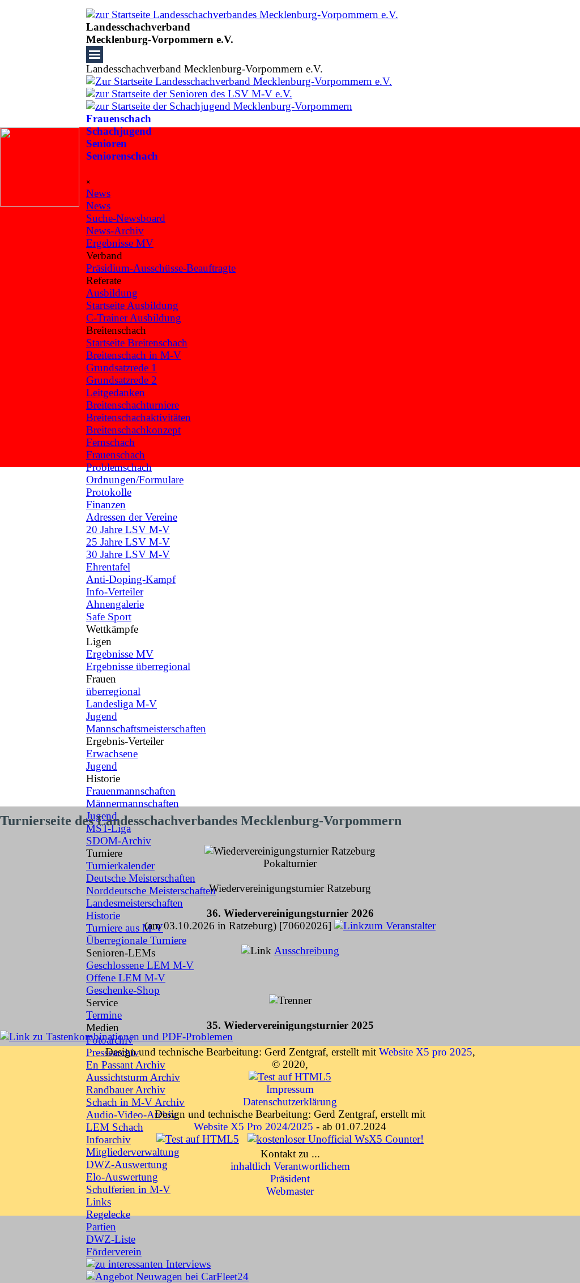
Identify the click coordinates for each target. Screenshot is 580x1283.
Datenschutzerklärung (290, 1102)
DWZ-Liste (110, 1239)
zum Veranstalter (400, 926)
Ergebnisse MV (119, 654)
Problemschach (119, 467)
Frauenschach (118, 119)
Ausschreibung (306, 950)
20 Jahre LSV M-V (128, 529)
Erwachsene (112, 753)
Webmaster (290, 1191)
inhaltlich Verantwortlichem (290, 1166)
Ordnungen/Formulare (135, 480)
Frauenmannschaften (131, 791)
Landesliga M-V (121, 704)
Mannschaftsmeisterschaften (146, 729)
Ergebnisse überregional (138, 666)
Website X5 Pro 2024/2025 (253, 1126)
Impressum (290, 1089)
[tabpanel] (290, 33)
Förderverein (114, 1252)
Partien (101, 1227)
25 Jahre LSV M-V (128, 542)
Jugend (101, 716)
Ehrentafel (108, 567)
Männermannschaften (132, 803)
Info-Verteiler (114, 592)
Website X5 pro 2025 (425, 1052)
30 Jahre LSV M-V (128, 554)
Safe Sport (108, 617)
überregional (113, 691)
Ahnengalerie (115, 604)
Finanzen (106, 504)
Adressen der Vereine (131, 517)
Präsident (290, 1179)
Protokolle (108, 492)
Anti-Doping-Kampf (131, 579)
